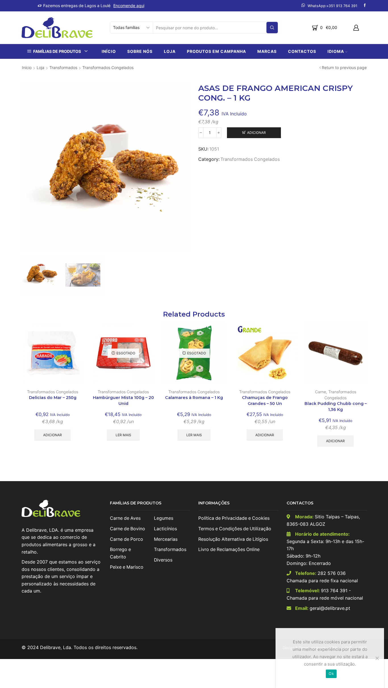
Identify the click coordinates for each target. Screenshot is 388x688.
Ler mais (123, 435)
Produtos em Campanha (216, 51)
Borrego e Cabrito (120, 553)
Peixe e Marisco (126, 567)
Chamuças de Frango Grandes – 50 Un (265, 400)
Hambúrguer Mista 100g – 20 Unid (123, 400)
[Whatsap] (329, 5)
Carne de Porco (126, 539)
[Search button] (272, 27)
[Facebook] (365, 5)
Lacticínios (165, 528)
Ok (331, 673)
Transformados (63, 67)
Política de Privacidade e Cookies (234, 518)
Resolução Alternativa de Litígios (233, 539)
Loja (170, 51)
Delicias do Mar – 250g (52, 397)
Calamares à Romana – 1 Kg (194, 397)
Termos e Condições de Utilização (234, 528)
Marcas (267, 51)
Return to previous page (344, 67)
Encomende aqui (128, 5)
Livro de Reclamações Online (229, 549)
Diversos (163, 560)
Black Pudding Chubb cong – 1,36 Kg (335, 406)
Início (109, 51)
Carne (320, 391)
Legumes (163, 518)
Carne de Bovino (127, 528)
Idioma (335, 51)
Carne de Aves (125, 518)
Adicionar (256, 132)
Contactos (302, 51)
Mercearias (166, 539)
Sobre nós (140, 51)
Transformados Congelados (107, 67)
